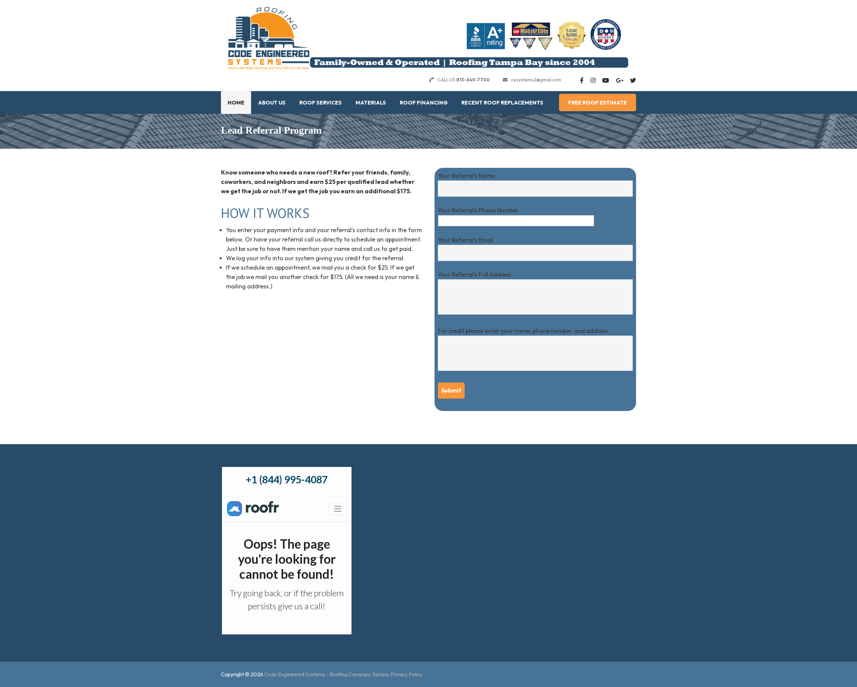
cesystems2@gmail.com (536, 80)
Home (236, 102)
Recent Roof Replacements (502, 102)
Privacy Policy (406, 674)
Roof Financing (424, 102)
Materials (371, 102)
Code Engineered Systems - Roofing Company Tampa (326, 674)
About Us (272, 102)
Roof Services (320, 102)
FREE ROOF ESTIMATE (597, 102)
